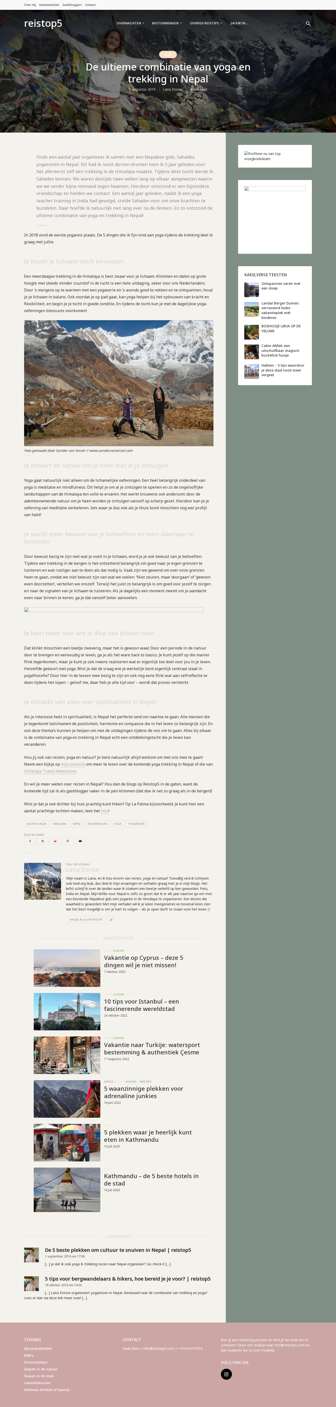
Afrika (108, 1081)
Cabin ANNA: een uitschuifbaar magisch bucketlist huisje (280, 350)
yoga (117, 824)
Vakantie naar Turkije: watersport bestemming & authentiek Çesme (152, 1048)
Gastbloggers (72, 5)
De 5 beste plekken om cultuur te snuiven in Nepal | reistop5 (118, 1250)
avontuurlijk (36, 824)
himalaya (59, 824)
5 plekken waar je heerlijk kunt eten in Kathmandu (148, 1136)
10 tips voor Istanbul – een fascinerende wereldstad (141, 1005)
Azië (168, 54)
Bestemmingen (165, 23)
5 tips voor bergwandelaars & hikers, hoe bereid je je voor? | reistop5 (128, 1278)
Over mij (30, 5)
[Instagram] (226, 1374)
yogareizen (136, 824)
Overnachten (129, 23)
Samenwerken (49, 5)
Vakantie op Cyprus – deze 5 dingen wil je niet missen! (143, 961)
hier (104, 811)
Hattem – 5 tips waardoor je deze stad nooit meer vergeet (283, 370)
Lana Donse (173, 89)
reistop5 (43, 23)
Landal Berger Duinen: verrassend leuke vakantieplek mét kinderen (280, 310)
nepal (77, 824)
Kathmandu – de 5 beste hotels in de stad (151, 1179)
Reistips (146, 1081)
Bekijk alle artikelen (86, 919)
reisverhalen (97, 824)
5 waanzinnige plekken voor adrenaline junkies (143, 1092)
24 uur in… (239, 23)
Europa (118, 950)
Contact (90, 5)
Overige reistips (204, 23)
